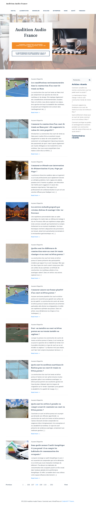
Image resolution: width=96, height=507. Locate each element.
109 (40, 485)
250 (51, 485)
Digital (13, 10)
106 (28, 485)
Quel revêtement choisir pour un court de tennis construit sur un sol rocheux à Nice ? (81, 117)
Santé (73, 10)
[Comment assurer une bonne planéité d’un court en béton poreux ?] (17, 294)
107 (32, 485)
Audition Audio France (16, 3)
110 (45, 485)
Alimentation (24, 10)
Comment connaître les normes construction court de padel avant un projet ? (81, 90)
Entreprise (56, 10)
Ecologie (46, 10)
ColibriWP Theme (68, 501)
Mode (65, 10)
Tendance (82, 10)
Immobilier (35, 10)
